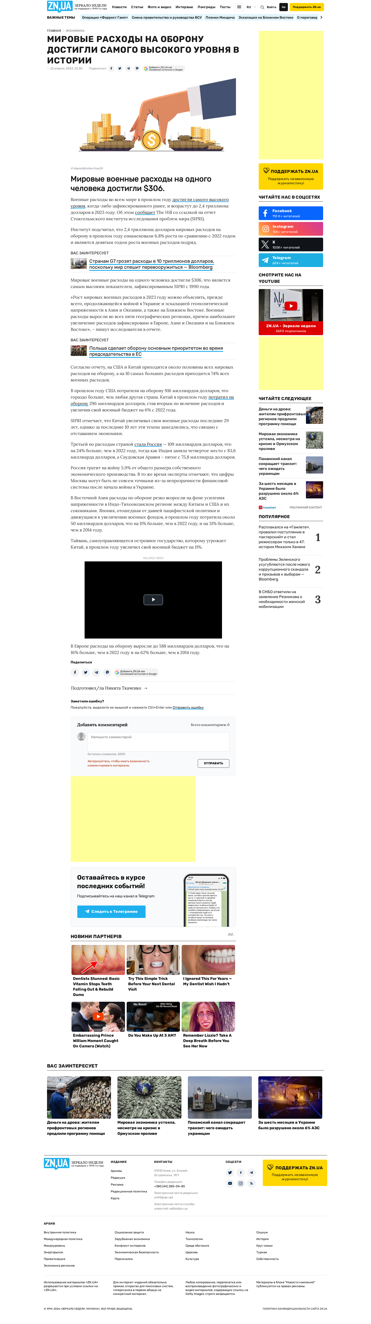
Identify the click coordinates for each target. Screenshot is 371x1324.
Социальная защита (129, 1232)
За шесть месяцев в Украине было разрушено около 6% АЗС (279, 491)
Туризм (261, 1252)
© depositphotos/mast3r (87, 168)
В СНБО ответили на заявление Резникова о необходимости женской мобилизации (282, 599)
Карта (115, 1198)
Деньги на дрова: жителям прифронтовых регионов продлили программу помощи (282, 416)
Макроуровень (54, 1246)
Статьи (137, 7)
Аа (284, 7)
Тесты (225, 7)
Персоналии (124, 1259)
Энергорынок (53, 1252)
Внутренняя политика (60, 1232)
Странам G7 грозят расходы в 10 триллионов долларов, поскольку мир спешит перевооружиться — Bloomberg (151, 264)
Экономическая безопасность (137, 1252)
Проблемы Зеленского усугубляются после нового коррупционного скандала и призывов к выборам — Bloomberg (284, 569)
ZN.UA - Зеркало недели (291, 326)
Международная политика (63, 1239)
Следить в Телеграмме (114, 911)
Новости (119, 7)
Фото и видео (159, 7)
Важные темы (61, 17)
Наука (190, 1232)
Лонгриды (206, 7)
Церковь (192, 1252)
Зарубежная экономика (132, 1239)
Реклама (117, 1184)
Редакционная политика (129, 1191)
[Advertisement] (133, 819)
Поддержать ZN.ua (307, 7)
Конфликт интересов (130, 1246)
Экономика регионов (59, 1265)
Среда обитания (197, 1246)
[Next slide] (320, 17)
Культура (192, 1259)
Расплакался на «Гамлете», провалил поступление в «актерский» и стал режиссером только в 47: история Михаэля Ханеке (284, 537)
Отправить (213, 763)
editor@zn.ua (179, 1208)
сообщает (145, 212)
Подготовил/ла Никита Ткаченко (106, 688)
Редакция (118, 1178)
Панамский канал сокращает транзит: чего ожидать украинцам (278, 466)
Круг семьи (264, 1246)
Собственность (267, 1259)
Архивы (116, 1171)
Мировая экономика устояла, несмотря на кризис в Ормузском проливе (279, 441)
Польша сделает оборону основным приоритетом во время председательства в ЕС (156, 351)
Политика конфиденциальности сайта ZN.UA (295, 1308)
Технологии (194, 1239)
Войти (271, 7)
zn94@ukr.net (163, 1197)
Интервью (184, 7)
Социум (262, 1232)
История (262, 1239)
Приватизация (54, 1259)
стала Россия (148, 444)
